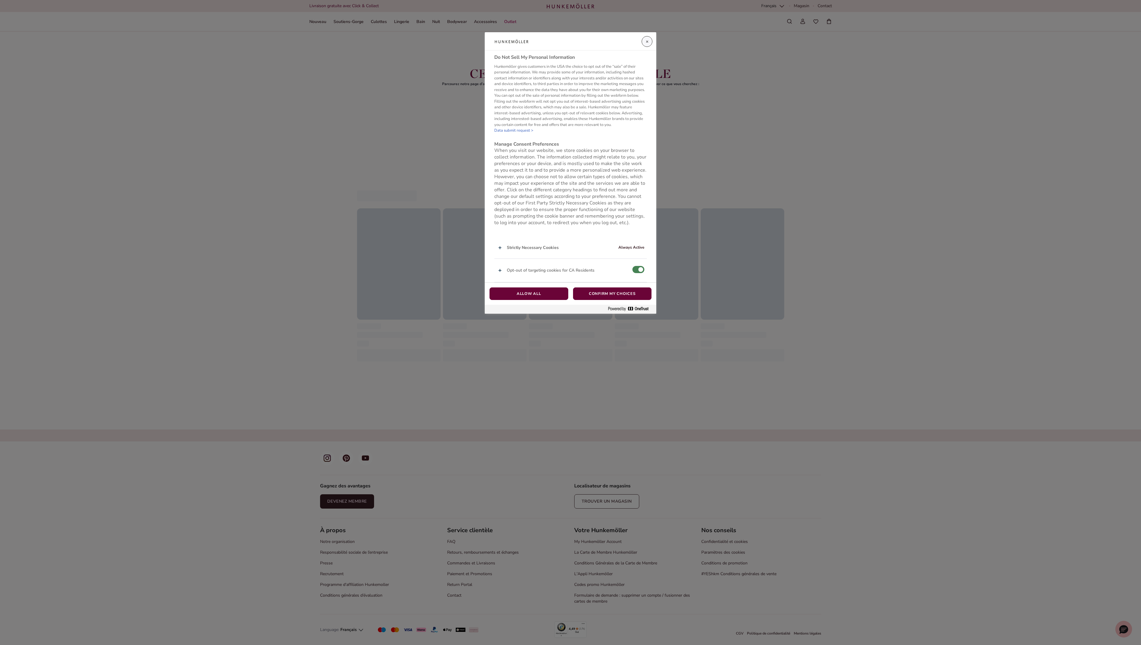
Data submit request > (513, 130)
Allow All (529, 293)
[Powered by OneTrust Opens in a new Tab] (630, 309)
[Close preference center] (647, 41)
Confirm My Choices (612, 293)
